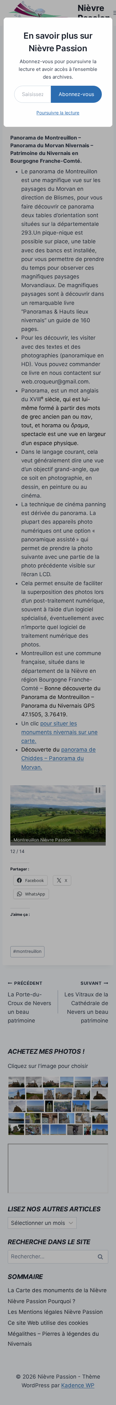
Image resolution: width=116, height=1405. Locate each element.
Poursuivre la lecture (57, 112)
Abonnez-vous (76, 94)
